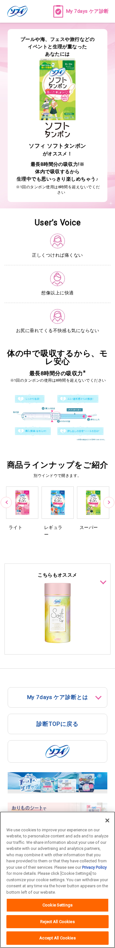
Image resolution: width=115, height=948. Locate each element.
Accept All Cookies (57, 938)
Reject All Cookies (57, 921)
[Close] (107, 820)
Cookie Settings (57, 905)
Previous (6, 502)
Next (108, 502)
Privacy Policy (94, 867)
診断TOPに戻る (57, 723)
